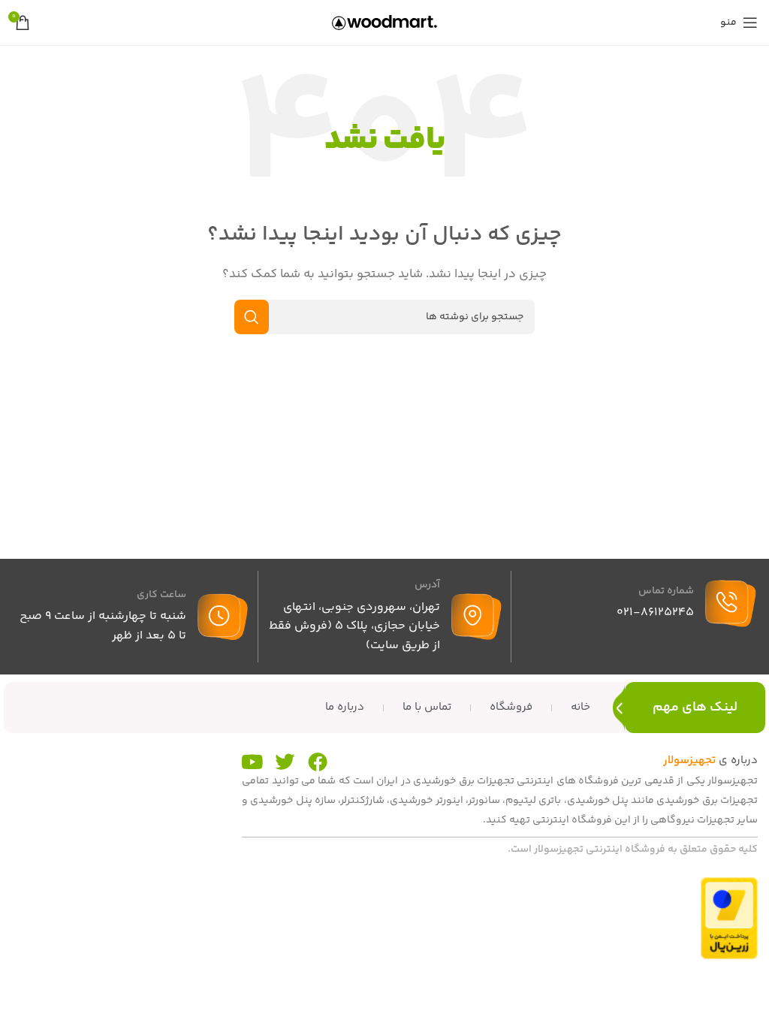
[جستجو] (251, 317)
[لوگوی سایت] (384, 22)
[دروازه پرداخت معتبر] (729, 918)
